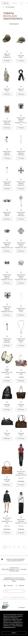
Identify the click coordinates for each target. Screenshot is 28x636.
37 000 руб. (21, 158)
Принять (14, 632)
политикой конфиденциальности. (18, 597)
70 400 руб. (21, 345)
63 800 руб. (21, 315)
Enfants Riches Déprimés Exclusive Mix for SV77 (15, 560)
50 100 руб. (7, 380)
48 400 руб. (7, 94)
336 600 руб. (7, 438)
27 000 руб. (21, 60)
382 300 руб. (21, 409)
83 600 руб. (7, 283)
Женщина (10, 585)
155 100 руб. (7, 127)
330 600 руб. (7, 219)
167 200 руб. (7, 409)
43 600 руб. (7, 188)
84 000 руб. (7, 251)
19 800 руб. (21, 94)
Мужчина (21, 585)
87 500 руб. (21, 127)
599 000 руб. (7, 484)
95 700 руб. (21, 219)
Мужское (14, 3)
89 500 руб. (21, 251)
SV (22, 3)
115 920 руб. (7, 532)
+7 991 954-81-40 (14, 568)
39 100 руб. (21, 188)
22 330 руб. (21, 532)
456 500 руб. (21, 380)
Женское (5, 3)
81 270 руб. (21, 484)
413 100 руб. (21, 438)
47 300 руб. (7, 158)
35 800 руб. (7, 60)
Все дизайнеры (10, 7)
